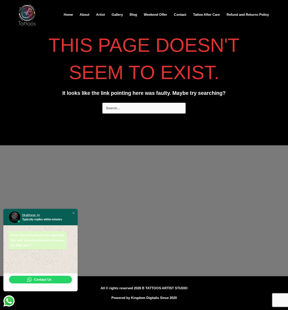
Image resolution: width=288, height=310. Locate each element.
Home (68, 14)
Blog (133, 14)
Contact (180, 14)
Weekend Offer (155, 14)
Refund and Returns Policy (248, 14)
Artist (100, 14)
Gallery (117, 14)
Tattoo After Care (206, 14)
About (84, 14)
